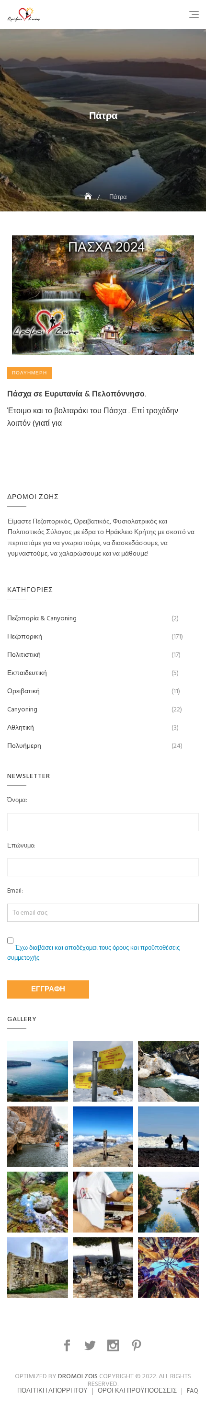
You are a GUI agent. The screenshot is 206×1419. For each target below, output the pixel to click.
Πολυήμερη (29, 373)
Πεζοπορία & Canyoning (42, 618)
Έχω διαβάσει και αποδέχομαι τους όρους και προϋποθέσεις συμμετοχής (93, 953)
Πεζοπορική (24, 636)
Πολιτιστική (24, 655)
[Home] (89, 197)
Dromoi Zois (78, 1376)
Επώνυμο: (21, 846)
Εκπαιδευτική (27, 673)
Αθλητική (20, 727)
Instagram (114, 1345)
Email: (15, 891)
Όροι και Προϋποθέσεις (137, 1391)
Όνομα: (17, 800)
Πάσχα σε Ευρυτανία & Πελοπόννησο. (76, 393)
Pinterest (138, 1345)
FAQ (192, 1391)
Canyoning (22, 709)
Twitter (91, 1345)
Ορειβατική (23, 691)
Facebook (68, 1345)
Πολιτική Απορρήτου (52, 1391)
